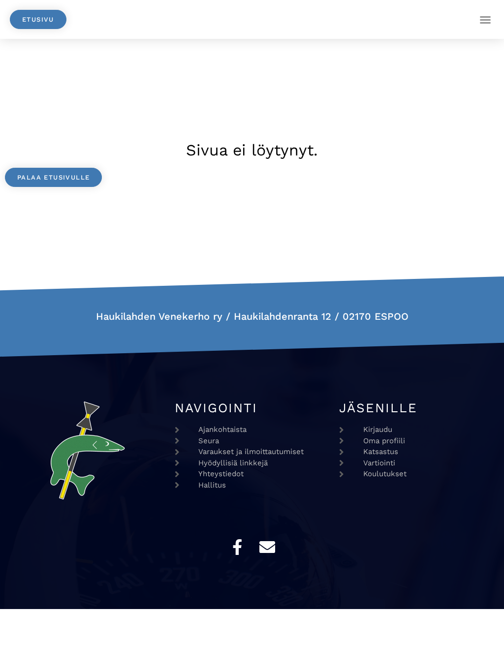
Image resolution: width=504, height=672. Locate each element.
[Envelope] (267, 547)
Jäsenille (378, 407)
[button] (485, 20)
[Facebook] (237, 547)
